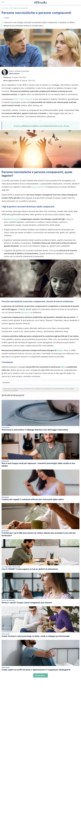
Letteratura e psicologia (11, 567)
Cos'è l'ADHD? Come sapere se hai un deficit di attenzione (30, 569)
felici (63, 367)
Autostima (5, 427)
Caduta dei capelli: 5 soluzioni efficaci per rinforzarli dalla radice (33, 499)
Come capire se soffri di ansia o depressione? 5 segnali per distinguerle (36, 670)
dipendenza (26, 312)
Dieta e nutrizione (8, 600)
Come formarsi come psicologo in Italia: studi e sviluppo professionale (36, 636)
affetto (60, 350)
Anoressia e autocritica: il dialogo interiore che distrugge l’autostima (35, 430)
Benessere (5, 461)
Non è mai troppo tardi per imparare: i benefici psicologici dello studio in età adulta (38, 464)
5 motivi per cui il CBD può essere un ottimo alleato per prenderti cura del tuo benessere (39, 534)
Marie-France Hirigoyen (23, 99)
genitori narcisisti (12, 219)
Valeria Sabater (14, 73)
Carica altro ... (40, 675)
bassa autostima (38, 187)
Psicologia (5, 8)
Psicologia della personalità (19, 8)
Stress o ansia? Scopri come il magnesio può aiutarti (27, 602)
